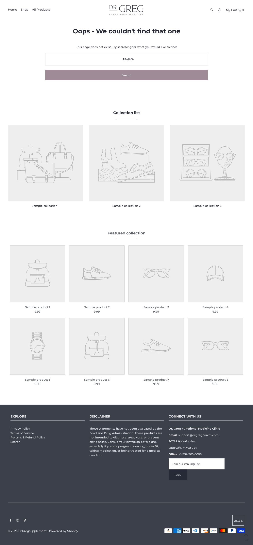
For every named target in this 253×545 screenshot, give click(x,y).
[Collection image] (45, 198)
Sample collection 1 (45, 206)
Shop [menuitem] (24, 9)
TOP (246, 539)
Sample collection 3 (208, 206)
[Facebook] (10, 520)
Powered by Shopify (63, 531)
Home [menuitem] (12, 9)
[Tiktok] (25, 520)
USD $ (238, 521)
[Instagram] (17, 520)
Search (15, 442)
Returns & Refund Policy (27, 437)
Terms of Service (22, 433)
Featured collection (126, 233)
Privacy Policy (20, 428)
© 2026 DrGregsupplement (27, 531)
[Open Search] (211, 10)
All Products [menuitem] (41, 9)
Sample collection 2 (126, 206)
